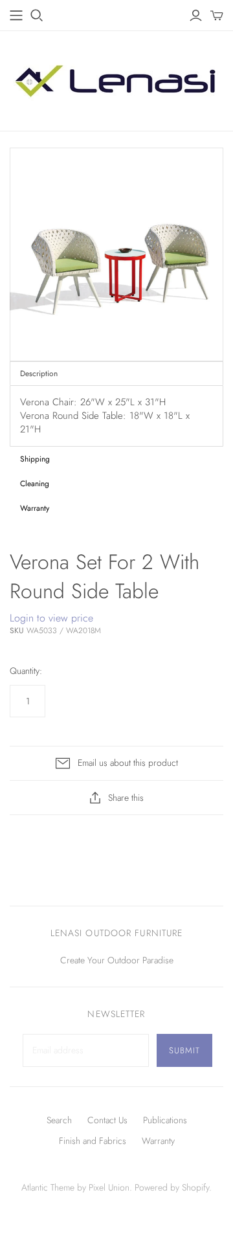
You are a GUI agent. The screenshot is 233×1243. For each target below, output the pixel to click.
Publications (165, 1120)
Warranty (158, 1140)
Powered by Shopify (172, 1187)
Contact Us (107, 1120)
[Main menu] (16, 15)
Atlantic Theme (47, 1187)
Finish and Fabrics (92, 1140)
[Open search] (36, 15)
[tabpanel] (116, 416)
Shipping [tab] (35, 459)
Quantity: (26, 671)
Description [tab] (39, 373)
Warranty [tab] (34, 508)
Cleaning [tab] (34, 483)
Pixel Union (109, 1187)
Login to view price (51, 618)
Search (59, 1120)
